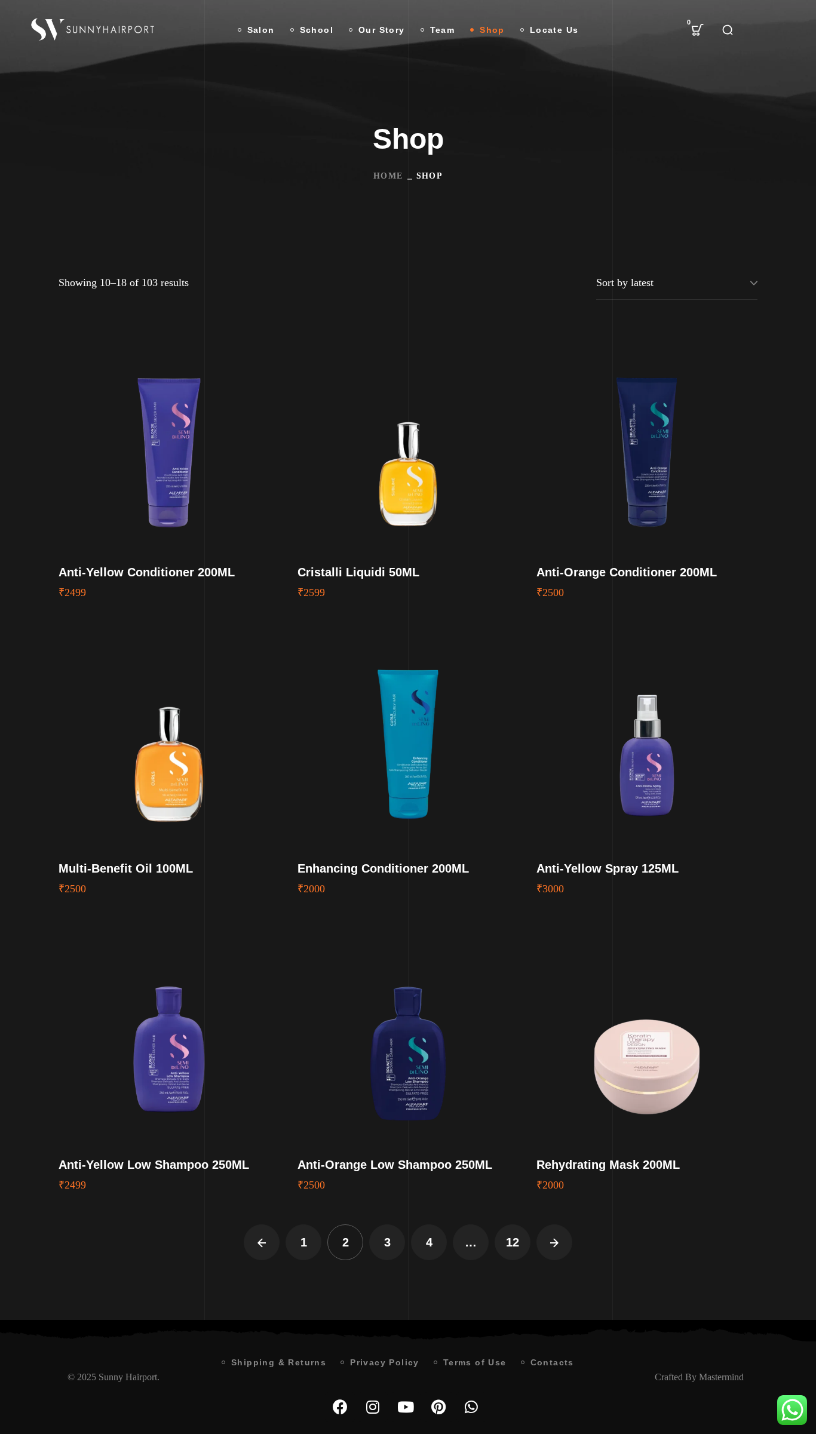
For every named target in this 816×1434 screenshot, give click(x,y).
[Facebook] (340, 1407)
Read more (169, 439)
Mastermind (721, 1377)
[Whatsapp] (471, 1407)
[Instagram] (373, 1407)
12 (512, 1242)
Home (388, 175)
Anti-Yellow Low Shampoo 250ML (154, 1164)
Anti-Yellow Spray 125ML (607, 868)
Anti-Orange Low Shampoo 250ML (394, 1164)
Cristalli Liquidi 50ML (358, 572)
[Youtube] (406, 1407)
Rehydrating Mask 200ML (608, 1164)
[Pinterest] (438, 1407)
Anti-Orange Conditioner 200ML (626, 572)
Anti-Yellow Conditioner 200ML (147, 572)
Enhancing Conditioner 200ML (383, 868)
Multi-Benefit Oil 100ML (126, 868)
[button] (698, 30)
